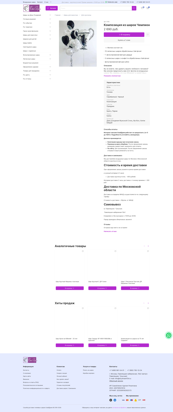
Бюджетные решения (30, 63)
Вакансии (26, 379)
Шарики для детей (29, 39)
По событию (27, 23)
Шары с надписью (29, 51)
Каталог (40, 2)
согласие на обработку (119, 407)
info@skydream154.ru (123, 378)
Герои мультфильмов (30, 31)
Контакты (26, 370)
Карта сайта (27, 376)
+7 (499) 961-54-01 (143, 2)
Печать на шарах (88, 370)
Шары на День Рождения (32, 15)
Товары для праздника (31, 71)
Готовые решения (29, 19)
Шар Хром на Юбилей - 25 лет (66, 339)
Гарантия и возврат (63, 382)
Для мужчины (86, 15)
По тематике (27, 27)
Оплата (59, 370)
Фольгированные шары (31, 55)
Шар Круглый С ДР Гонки (97, 281)
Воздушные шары (29, 2)
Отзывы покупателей (63, 385)
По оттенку (27, 79)
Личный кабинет (62, 376)
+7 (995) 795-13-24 (127, 2)
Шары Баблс (27, 43)
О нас (46, 2)
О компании (27, 373)
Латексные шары (29, 59)
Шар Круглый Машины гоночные (67, 281)
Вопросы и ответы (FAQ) (31, 382)
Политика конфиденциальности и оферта (36, 388)
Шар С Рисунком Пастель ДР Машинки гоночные (131, 282)
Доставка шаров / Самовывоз (66, 388)
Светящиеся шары (29, 47)
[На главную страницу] (32, 8)
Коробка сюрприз (88, 373)
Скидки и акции (62, 373)
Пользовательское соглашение (33, 385)
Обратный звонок (116, 381)
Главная (57, 15)
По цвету (26, 75)
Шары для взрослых (71, 15)
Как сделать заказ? (63, 379)
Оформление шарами (30, 67)
